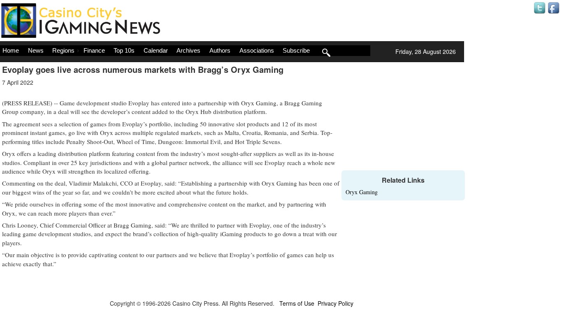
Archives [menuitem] (188, 50)
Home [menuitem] (10, 50)
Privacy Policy (335, 303)
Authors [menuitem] (219, 50)
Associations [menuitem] (256, 50)
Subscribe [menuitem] (296, 50)
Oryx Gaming (362, 192)
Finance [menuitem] (94, 50)
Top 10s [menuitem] (124, 50)
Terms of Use (296, 303)
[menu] (185, 50)
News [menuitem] (36, 50)
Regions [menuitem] (63, 50)
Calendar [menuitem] (156, 50)
